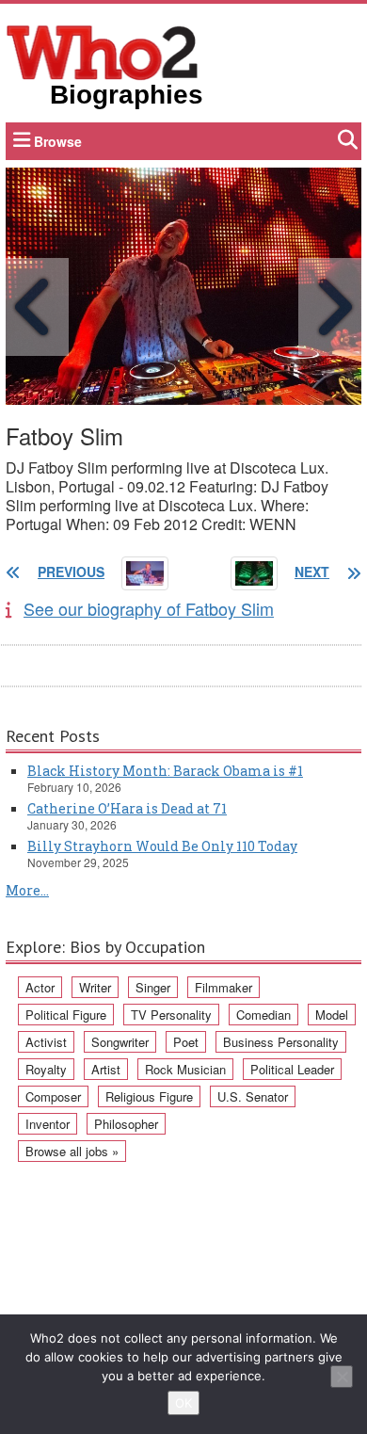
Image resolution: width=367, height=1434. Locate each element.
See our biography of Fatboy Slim (149, 608)
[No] (341, 1376)
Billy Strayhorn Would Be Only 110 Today (162, 846)
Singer (153, 987)
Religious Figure (149, 1096)
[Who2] (102, 50)
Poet (186, 1042)
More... (27, 890)
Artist (105, 1069)
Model (331, 1014)
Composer (53, 1096)
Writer (95, 987)
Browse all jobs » (72, 1151)
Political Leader (292, 1069)
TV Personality (171, 1014)
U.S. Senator (252, 1096)
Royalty (46, 1069)
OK (183, 1402)
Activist (46, 1042)
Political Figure (65, 1014)
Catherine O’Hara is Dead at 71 (127, 808)
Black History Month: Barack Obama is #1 (165, 771)
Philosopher (126, 1124)
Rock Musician (185, 1069)
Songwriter (120, 1042)
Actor (40, 987)
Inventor (47, 1124)
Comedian (263, 1014)
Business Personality (281, 1042)
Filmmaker (223, 987)
